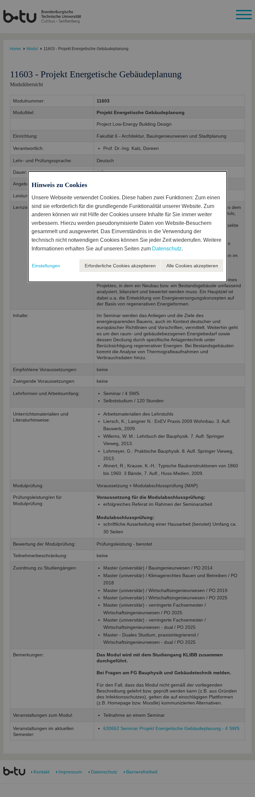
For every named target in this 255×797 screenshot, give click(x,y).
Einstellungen (46, 265)
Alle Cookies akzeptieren (192, 265)
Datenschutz (167, 248)
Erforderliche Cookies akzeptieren (120, 265)
